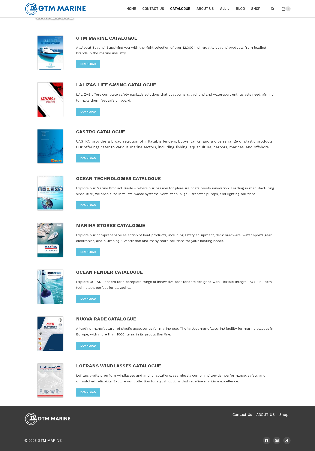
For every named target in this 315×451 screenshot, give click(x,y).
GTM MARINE (50, 440)
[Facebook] (266, 440)
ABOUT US (205, 9)
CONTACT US (153, 9)
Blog (240, 9)
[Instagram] (276, 440)
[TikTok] (287, 440)
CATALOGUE (180, 9)
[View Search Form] (272, 8)
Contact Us (242, 414)
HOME (131, 9)
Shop (256, 9)
